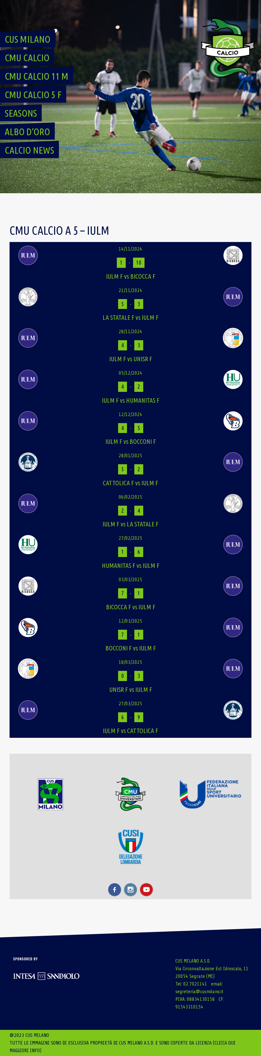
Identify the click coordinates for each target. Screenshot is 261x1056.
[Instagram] (130, 889)
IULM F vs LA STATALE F (130, 524)
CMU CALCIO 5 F (33, 94)
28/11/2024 (130, 331)
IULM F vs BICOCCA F (130, 276)
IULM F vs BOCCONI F (130, 441)
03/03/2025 (130, 580)
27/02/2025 (130, 538)
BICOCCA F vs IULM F (130, 607)
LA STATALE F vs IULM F (130, 317)
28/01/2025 (130, 455)
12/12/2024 (130, 414)
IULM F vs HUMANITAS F (130, 400)
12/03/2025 (130, 621)
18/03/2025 (130, 662)
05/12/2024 (130, 373)
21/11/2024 (130, 290)
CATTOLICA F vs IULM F (130, 483)
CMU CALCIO (27, 57)
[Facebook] (114, 889)
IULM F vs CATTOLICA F (130, 730)
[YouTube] (146, 889)
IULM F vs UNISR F (130, 359)
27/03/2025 (130, 704)
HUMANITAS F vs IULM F (130, 565)
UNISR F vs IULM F (130, 689)
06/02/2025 (130, 497)
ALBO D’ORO (27, 131)
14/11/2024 (130, 249)
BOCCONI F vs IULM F (130, 648)
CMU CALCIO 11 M (36, 76)
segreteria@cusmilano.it (199, 991)
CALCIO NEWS (29, 150)
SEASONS (21, 113)
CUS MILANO (27, 39)
